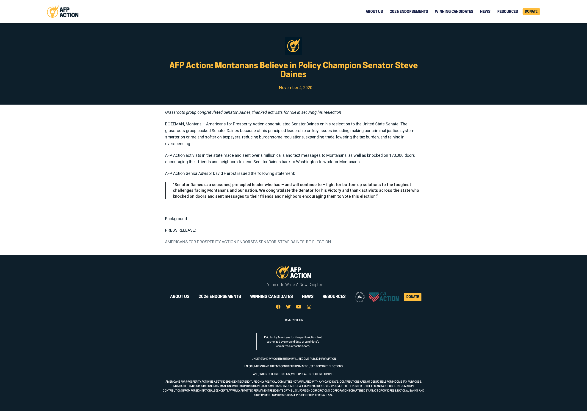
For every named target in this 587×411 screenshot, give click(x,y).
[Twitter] (288, 306)
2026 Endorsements (409, 12)
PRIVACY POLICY (293, 320)
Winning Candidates (454, 12)
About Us (374, 12)
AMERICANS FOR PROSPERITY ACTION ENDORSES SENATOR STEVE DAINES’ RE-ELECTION (248, 241)
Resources (507, 12)
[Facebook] (278, 306)
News (485, 12)
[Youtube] (298, 306)
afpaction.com (300, 346)
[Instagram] (309, 306)
